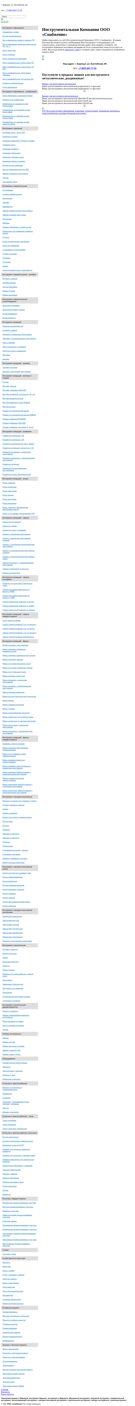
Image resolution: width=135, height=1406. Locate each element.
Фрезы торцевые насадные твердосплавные (13, 779)
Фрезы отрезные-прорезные (14, 692)
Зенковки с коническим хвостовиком (17, 334)
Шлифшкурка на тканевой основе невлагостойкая (16, 123)
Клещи (5, 958)
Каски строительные (11, 1283)
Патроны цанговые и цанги (13, 1182)
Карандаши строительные (13, 984)
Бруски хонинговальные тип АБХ (16, 170)
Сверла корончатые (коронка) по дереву (19, 606)
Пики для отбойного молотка (14, 1320)
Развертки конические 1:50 (13, 440)
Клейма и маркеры (10, 813)
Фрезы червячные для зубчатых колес (18, 717)
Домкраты (6, 1067)
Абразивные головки (11, 32)
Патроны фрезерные (11, 1178)
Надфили (6, 830)
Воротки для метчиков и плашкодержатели (12, 1089)
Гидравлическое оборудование (15, 1063)
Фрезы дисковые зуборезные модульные (19, 655)
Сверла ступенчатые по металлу (16, 569)
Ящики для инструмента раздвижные (59, 84)
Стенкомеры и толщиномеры (14, 250)
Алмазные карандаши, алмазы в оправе (19, 141)
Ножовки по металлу (11, 838)
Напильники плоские (11, 925)
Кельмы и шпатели (10, 949)
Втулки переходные (10, 1137)
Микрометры (8, 207)
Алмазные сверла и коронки (14, 161)
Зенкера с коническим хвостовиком (17, 372)
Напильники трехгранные (13, 937)
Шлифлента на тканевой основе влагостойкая (15, 105)
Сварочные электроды (11, 1079)
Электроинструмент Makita (13, 1386)
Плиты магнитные (10, 1186)
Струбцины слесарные (11, 854)
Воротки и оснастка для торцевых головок (19, 801)
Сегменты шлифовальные (13, 83)
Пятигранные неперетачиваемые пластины (20, 1225)
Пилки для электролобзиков (14, 1357)
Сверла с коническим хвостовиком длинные (16, 539)
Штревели (7, 1194)
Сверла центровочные (11, 573)
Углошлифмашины (10, 1361)
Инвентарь (7, 1267)
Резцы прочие (8, 495)
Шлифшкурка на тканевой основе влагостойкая (16, 117)
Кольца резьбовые (10, 287)
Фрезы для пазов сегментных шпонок (17, 668)
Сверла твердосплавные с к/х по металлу (19, 625)
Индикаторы (7, 198)
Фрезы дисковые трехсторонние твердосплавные (15, 749)
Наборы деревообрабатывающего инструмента (16, 1016)
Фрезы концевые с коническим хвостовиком (15, 681)
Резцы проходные (10, 491)
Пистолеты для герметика (13, 988)
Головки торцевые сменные (13, 805)
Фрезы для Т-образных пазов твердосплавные (14, 755)
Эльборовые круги (10, 182)
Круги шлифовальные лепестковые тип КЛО (18, 68)
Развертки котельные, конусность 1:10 (18, 448)
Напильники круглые (11, 921)
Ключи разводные (10, 881)
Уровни (5, 266)
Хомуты (6, 1108)
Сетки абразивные (10, 87)
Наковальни (7, 1094)
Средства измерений (11, 246)
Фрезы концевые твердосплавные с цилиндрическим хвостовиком (17, 773)
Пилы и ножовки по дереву (13, 1026)
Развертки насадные (11, 464)
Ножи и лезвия (8, 1271)
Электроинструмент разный (14, 1374)
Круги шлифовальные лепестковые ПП (18, 63)
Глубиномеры (8, 190)
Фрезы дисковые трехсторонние (15, 645)
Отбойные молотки (10, 1324)
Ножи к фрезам (9, 343)
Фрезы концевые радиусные (14, 676)
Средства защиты (10, 1279)
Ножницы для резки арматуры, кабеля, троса (18, 975)
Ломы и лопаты (9, 970)
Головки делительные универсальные (18, 1141)
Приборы (6, 223)
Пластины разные (10, 1221)
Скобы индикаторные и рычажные (16, 242)
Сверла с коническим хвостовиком (16, 534)
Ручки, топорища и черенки (13, 1275)
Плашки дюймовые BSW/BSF (14, 419)
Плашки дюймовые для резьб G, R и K (18, 427)
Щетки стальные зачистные (14, 863)
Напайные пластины (11, 1211)
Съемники (6, 1098)
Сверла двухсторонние (12, 522)
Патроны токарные (10, 1174)
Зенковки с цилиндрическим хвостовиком (19, 339)
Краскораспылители (11, 962)
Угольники (7, 262)
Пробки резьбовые (10, 295)
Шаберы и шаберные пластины (15, 858)
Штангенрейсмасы (10, 314)
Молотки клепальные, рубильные (16, 1316)
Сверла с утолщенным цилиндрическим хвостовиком (19, 545)
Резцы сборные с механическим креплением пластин (15, 508)
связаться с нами (72, 50)
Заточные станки (9, 1254)
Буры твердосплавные (12, 620)
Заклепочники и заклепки (13, 1071)
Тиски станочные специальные (15, 1129)
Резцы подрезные (9, 487)
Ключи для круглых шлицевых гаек (17, 873)
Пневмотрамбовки (10, 1328)
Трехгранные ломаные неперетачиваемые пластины (19, 1235)
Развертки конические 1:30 (13, 436)
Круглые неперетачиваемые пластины (18, 1207)
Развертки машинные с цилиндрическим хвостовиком (19, 459)
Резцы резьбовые (9, 503)
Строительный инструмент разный (16, 997)
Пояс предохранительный (13, 1291)
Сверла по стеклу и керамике (14, 530)
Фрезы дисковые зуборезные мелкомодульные (14, 650)
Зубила (5, 809)
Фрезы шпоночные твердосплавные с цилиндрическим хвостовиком (17, 792)
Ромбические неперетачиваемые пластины (20, 1229)
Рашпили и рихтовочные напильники (17, 941)
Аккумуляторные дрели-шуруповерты (18, 1370)
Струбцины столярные (11, 1001)
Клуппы (6, 382)
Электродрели (8, 1365)
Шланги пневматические (12, 1337)
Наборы (6, 1038)
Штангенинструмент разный (14, 310)
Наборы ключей (9, 1042)
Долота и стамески (10, 1011)
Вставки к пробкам (10, 279)
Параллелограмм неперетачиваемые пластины (17, 1216)
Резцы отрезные (9, 483)
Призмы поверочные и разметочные (17, 227)
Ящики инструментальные (13, 1304)
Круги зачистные (9, 50)
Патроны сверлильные (12, 1170)
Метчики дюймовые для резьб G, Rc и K (19, 394)
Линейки (6, 203)
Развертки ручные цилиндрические (17, 474)
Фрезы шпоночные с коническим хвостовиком (15, 726)
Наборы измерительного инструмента (18, 211)
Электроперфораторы (11, 1378)
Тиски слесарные (9, 1120)
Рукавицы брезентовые (12, 1299)
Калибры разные (9, 283)
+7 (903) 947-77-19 (14, 10)
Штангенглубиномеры (11, 306)
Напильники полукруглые (13, 929)
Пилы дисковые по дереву (13, 1021)
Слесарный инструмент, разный (15, 850)
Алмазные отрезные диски (13, 157)
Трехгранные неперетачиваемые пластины (20, 1240)
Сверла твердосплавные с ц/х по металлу (19, 633)
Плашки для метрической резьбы (16, 411)
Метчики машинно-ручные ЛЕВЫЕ (16, 403)
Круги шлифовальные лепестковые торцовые (17, 74)
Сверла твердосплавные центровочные (18, 637)
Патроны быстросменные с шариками (17, 1166)
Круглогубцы (8, 821)
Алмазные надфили (10, 149)
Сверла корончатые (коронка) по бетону (18, 602)
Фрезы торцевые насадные (13, 705)
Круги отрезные (9, 55)
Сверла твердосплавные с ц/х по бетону (19, 629)
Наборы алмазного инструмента (15, 174)
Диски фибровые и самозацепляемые (18, 96)
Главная (4, 1389)
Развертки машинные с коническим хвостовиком (17, 453)
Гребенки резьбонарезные (13, 326)
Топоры (5, 1030)
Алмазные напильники (11, 153)
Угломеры (6, 258)
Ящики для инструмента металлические (60, 96)
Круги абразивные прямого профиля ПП (18, 40)
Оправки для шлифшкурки (13, 100)
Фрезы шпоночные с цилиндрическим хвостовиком (17, 732)
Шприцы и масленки (11, 1112)
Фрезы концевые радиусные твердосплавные (14, 761)
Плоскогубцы (8, 846)
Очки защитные (9, 1287)
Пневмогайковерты (10, 1312)
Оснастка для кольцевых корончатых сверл (17, 584)
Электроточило (9, 1382)
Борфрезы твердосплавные (14, 744)
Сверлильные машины (11, 1332)
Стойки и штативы (10, 254)
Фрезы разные (8, 701)
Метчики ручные (9, 407)
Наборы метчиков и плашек (13, 1046)
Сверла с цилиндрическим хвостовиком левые (18, 558)
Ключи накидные (9, 906)
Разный (5, 178)
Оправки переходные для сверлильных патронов (18, 1161)
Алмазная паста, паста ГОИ (14, 133)
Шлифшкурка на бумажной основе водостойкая (16, 111)
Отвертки (6, 842)
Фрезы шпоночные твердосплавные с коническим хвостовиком (17, 785)
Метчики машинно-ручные (13, 398)
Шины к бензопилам (10, 1349)
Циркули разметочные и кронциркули (17, 270)
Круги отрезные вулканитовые (15, 59)
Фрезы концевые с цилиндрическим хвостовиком (17, 687)
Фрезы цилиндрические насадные (16, 713)
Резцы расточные (9, 499)
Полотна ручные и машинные (14, 351)
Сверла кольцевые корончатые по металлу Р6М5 (16, 591)
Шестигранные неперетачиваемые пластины (16, 1245)
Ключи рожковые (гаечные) (13, 889)
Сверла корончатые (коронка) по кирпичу (19, 610)
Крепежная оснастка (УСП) (13, 1145)
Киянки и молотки (10, 954)
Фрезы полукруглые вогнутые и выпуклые (19, 696)
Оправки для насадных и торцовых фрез (19, 1155)
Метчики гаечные (9, 386)
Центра (5, 1190)
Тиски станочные (9, 1125)
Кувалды (6, 966)
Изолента (6, 1262)
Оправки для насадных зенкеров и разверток (16, 1150)
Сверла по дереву (10, 526)
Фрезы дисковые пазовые (13, 660)
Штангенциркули (9, 318)
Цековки (6, 359)
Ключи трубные (9, 898)
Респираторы (8, 1295)
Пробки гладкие (9, 291)
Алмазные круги (9, 145)
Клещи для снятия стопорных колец (17, 817)
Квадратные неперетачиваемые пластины (19, 1203)
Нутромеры (7, 219)
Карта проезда (7, 1394)
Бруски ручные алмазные (13, 165)
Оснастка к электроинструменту (15, 1353)
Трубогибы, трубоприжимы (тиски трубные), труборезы (16, 1103)
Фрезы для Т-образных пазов (14, 672)
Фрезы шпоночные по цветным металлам (19, 721)
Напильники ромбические (13, 933)
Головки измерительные (12, 194)
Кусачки (6, 826)
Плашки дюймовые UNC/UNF (14, 423)
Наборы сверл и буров (11, 1054)
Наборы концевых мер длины (14, 215)
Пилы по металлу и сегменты (14, 347)
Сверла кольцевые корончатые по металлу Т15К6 (16, 597)
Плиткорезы (7, 993)
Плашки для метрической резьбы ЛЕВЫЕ (19, 415)
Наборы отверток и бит (12, 1050)
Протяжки (6, 355)
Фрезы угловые (9, 709)
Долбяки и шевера (10, 330)
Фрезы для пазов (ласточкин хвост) (17, 664)
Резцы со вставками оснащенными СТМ (19, 514)
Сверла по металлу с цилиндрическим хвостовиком (18, 564)
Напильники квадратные (12, 916)
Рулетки (6, 237)
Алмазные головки (10, 137)
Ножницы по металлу (11, 834)
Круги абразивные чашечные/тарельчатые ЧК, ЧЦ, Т (19, 45)
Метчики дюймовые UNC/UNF (14, 390)
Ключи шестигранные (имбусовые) (16, 902)
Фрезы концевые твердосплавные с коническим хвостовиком (17, 767)
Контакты (5, 1392)
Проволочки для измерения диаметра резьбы (18, 232)
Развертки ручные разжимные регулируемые (14, 469)
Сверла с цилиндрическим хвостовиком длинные (18, 552)
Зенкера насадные (10, 367)
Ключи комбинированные (13, 877)
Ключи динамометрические (13, 885)
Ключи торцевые (9, 894)
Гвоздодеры (7, 980)
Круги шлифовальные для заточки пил (18, 79)
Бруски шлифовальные (12, 36)
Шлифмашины (8, 1341)
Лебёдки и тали (9, 1075)
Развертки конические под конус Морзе (18, 444)
